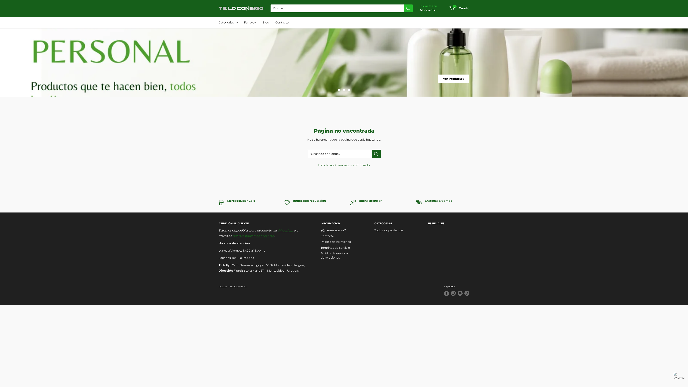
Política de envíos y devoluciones (334, 255)
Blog (265, 22)
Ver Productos (284, 78)
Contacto (282, 22)
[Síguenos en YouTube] (460, 293)
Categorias (226, 22)
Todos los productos (388, 230)
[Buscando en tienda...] (376, 154)
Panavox (250, 22)
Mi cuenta (428, 10)
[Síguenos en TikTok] (466, 293)
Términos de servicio (335, 247)
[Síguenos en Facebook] (446, 293)
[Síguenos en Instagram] (453, 293)
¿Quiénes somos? (333, 230)
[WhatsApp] (679, 378)
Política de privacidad (336, 241)
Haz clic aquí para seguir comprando (344, 165)
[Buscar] (408, 8)
